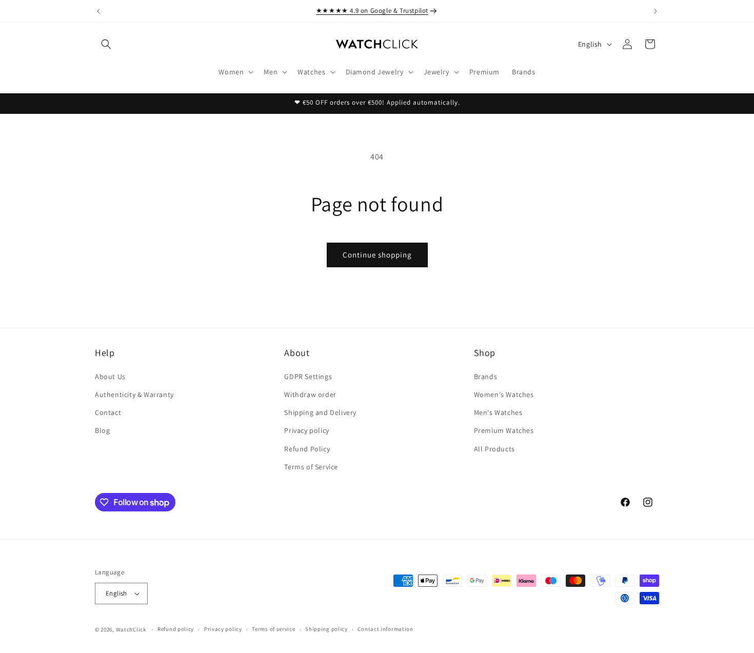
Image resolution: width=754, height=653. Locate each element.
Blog (102, 430)
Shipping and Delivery (320, 412)
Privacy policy (306, 430)
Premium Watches (504, 430)
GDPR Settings (308, 376)
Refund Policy (307, 448)
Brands (486, 376)
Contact (108, 412)
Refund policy (175, 628)
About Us (110, 376)
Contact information (385, 628)
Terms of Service (311, 466)
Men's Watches (498, 412)
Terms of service (273, 628)
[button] (106, 44)
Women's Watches (504, 394)
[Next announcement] (655, 11)
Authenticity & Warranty (134, 394)
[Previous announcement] (98, 11)
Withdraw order (310, 394)
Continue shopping (377, 255)
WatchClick (131, 629)
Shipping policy (326, 628)
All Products (494, 448)
